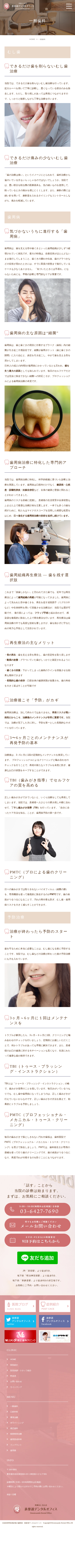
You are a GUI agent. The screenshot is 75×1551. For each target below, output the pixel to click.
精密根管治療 (16, 1434)
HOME (13, 1359)
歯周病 (13, 1450)
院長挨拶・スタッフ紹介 (20, 1370)
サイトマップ (16, 1387)
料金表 (13, 1376)
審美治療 (14, 1417)
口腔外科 (14, 1412)
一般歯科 (14, 1406)
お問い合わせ (16, 1381)
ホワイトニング (17, 1423)
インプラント (16, 1445)
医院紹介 (14, 1365)
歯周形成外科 (16, 1439)
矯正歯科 (14, 1428)
